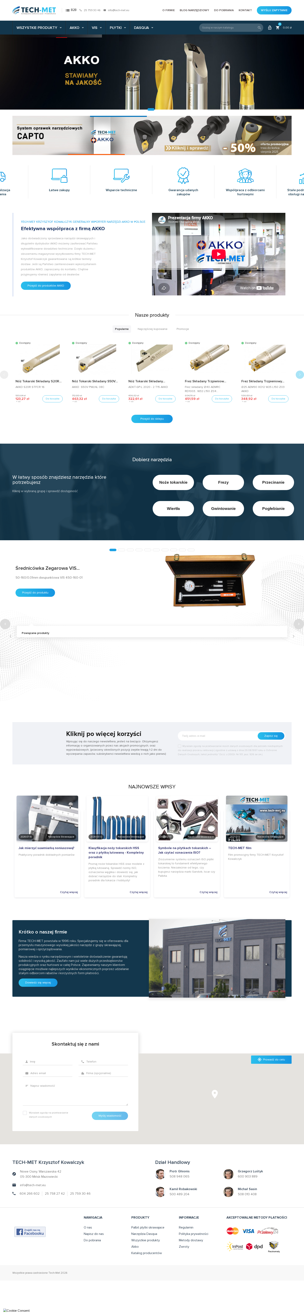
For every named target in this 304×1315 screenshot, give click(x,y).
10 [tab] (191, 550)
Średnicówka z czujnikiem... (44, 677)
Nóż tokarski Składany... (146, 381)
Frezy (223, 482)
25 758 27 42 (55, 1194)
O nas (88, 1227)
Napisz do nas (94, 1234)
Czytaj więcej (69, 892)
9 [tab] (182, 550)
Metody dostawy (191, 1240)
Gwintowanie (223, 508)
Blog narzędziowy (194, 10)
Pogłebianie (273, 508)
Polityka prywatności (193, 1234)
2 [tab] (121, 550)
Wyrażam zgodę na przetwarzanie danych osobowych (48, 1114)
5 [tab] (147, 550)
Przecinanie (273, 482)
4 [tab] (138, 550)
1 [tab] (112, 550)
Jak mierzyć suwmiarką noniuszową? (46, 848)
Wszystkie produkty (145, 1240)
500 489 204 (179, 1194)
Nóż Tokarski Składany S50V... (95, 381)
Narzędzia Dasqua (144, 1234)
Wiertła (173, 508)
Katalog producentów (146, 1253)
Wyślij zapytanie (274, 10)
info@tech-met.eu (118, 10)
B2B (71, 10)
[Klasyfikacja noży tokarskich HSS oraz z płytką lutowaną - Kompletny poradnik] (117, 825)
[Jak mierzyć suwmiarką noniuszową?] (47, 825)
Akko (135, 1247)
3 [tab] (130, 550)
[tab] (122, 329)
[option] (152, 72)
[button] (300, 375)
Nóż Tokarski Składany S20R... (39, 381)
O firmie (168, 10)
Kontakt (245, 10)
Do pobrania (224, 10)
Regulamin (186, 1227)
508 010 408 (247, 1194)
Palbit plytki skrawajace (147, 1227)
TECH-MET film (239, 848)
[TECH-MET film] (257, 825)
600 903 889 (247, 1176)
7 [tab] (165, 550)
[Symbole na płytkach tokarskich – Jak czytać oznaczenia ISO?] (187, 825)
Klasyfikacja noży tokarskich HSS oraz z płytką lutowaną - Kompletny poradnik (116, 852)
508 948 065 (179, 1176)
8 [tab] (173, 550)
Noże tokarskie (173, 482)
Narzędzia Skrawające (61, 836)
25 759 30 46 (92, 10)
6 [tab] (156, 550)
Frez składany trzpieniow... (205, 381)
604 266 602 (29, 1194)
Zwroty (184, 1247)
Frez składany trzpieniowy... (262, 381)
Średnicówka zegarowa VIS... (48, 568)
